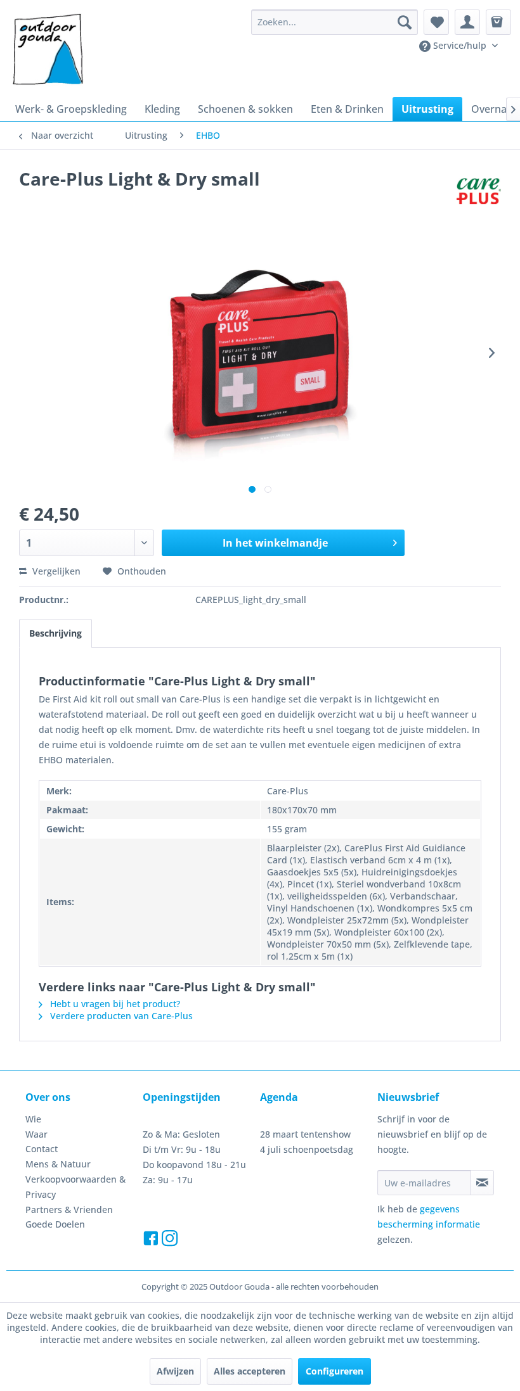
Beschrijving (55, 633)
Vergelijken (55, 571)
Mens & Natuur (58, 1164)
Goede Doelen (55, 1224)
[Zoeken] (404, 22)
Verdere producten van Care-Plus (120, 1016)
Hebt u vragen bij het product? (114, 1004)
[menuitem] (334, 22)
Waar (36, 1134)
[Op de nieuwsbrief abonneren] (482, 1182)
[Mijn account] (467, 22)
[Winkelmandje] (498, 22)
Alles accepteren (249, 1371)
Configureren (334, 1371)
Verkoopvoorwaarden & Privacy (75, 1186)
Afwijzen (175, 1371)
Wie (33, 1119)
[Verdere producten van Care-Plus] (479, 191)
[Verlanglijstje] (436, 22)
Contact (41, 1149)
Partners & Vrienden (69, 1210)
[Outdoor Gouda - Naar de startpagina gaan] (47, 50)
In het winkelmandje (275, 543)
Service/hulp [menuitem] (460, 45)
